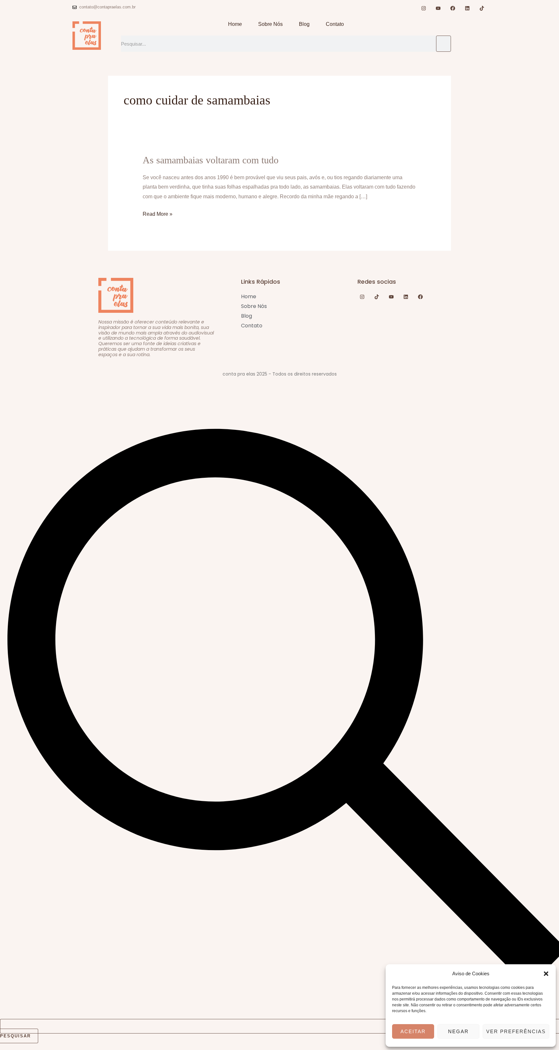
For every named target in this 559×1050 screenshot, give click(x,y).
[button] (546, 973)
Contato (335, 24)
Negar (458, 1031)
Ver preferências (516, 1031)
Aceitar (413, 1031)
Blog (304, 24)
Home (235, 24)
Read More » (157, 213)
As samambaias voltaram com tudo (211, 160)
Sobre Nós (270, 24)
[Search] (443, 44)
